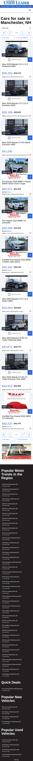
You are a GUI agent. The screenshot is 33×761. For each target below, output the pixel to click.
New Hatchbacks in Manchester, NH (11, 722)
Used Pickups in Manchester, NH (10, 750)
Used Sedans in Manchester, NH (10, 745)
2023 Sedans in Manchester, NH (10, 548)
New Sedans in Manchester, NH (10, 717)
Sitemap (16, 759)
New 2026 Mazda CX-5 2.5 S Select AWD (15, 300)
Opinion (29, 6)
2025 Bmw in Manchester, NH (10, 509)
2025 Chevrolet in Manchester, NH (11, 606)
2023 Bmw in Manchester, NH (10, 524)
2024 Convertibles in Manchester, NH (11, 660)
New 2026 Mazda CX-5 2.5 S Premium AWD (15, 104)
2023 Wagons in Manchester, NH (10, 675)
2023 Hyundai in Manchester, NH (10, 650)
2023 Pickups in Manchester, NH (10, 577)
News (7, 6)
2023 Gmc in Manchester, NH (9, 621)
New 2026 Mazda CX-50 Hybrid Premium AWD (16, 143)
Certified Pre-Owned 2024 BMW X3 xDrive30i (16, 417)
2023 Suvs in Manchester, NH (9, 533)
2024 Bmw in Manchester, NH (10, 529)
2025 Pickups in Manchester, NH (10, 602)
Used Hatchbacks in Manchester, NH (11, 755)
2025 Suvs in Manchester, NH (9, 514)
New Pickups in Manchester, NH (10, 712)
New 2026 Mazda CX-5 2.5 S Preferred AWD (15, 65)
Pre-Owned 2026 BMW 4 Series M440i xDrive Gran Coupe (16, 183)
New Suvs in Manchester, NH (9, 707)
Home (3, 6)
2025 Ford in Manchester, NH (9, 631)
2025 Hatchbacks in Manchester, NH (11, 597)
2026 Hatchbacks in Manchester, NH (11, 563)
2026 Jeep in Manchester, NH (10, 655)
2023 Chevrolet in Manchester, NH (11, 587)
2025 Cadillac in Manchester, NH (10, 626)
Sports (24, 6)
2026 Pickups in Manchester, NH (10, 499)
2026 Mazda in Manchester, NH (10, 490)
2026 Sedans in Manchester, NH (10, 543)
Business (18, 6)
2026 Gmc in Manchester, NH (9, 504)
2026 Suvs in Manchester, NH (9, 485)
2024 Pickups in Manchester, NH (10, 582)
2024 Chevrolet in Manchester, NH (11, 641)
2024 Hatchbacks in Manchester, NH (11, 665)
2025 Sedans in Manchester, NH (10, 558)
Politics (13, 6)
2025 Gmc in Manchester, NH (9, 592)
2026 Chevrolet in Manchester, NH (11, 538)
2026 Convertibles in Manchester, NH (11, 572)
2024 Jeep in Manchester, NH (10, 616)
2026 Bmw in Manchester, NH (10, 495)
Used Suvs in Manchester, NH (9, 740)
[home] (16, 2)
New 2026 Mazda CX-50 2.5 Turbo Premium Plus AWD (14, 378)
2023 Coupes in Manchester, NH (10, 670)
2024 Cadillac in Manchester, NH (10, 611)
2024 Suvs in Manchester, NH (9, 519)
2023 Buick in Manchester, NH (10, 645)
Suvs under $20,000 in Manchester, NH (12, 689)
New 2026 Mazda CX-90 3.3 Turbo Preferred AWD (14, 339)
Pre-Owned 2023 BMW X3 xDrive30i (14, 222)
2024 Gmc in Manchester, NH (9, 568)
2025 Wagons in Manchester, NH (10, 636)
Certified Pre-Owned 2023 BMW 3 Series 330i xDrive (16, 261)
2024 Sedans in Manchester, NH (10, 553)
